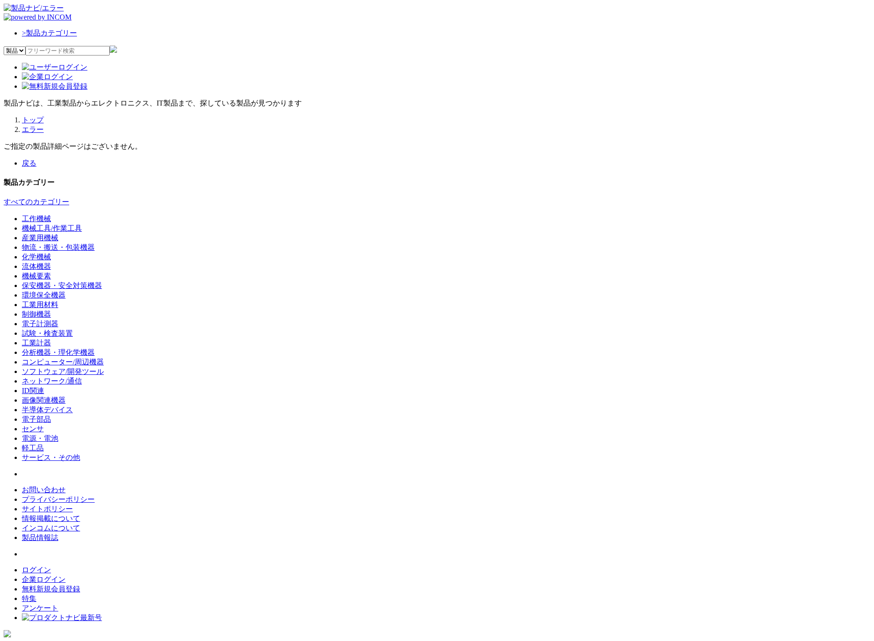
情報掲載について (51, 518)
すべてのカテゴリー (36, 202)
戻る (29, 163)
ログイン (36, 570)
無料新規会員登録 (51, 589)
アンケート (40, 608)
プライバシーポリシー (58, 499)
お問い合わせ (44, 490)
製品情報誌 (40, 537)
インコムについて (51, 528)
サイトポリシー (47, 509)
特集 (29, 598)
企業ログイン (44, 579)
